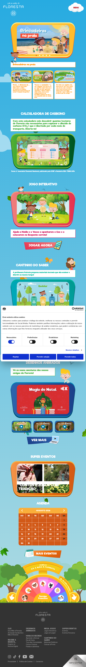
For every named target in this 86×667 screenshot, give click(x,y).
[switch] (32, 342)
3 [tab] (43, 55)
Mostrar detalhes (72, 350)
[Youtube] (25, 657)
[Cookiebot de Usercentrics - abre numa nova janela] (73, 309)
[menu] (13, 9)
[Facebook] (19, 657)
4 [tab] (46, 55)
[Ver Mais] (43, 208)
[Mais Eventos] (43, 553)
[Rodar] (12, 597)
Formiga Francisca (43, 597)
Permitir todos (70, 357)
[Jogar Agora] (43, 440)
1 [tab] (36, 55)
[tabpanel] (43, 40)
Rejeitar (16, 357)
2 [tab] (39, 55)
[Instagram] (9, 657)
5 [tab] (49, 55)
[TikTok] (14, 657)
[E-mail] (31, 657)
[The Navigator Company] (74, 661)
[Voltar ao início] (43, 617)
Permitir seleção (43, 357)
